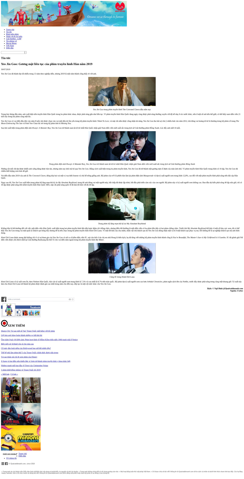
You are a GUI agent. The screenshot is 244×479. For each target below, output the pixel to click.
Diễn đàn (9, 48)
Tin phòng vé (11, 41)
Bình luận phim (12, 34)
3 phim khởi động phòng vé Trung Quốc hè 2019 (21, 370)
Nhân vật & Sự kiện (14, 36)
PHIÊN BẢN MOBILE (10, 454)
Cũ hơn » (14, 374)
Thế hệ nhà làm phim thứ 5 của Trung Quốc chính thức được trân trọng (29, 353)
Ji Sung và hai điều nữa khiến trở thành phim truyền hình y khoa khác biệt (35, 361)
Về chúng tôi (11, 458)
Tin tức (9, 32)
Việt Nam (10, 46)
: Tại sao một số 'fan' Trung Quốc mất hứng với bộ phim (28, 331)
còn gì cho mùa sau (17, 344)
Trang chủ (10, 29)
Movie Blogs (11, 43)
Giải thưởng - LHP (13, 39)
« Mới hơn (5, 374)
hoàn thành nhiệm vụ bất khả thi (21, 335)
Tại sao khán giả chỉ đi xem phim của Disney (19, 357)
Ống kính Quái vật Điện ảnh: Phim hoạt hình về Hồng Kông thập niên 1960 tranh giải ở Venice (39, 340)
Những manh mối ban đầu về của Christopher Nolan (24, 365)
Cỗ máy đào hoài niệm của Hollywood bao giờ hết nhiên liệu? (26, 348)
